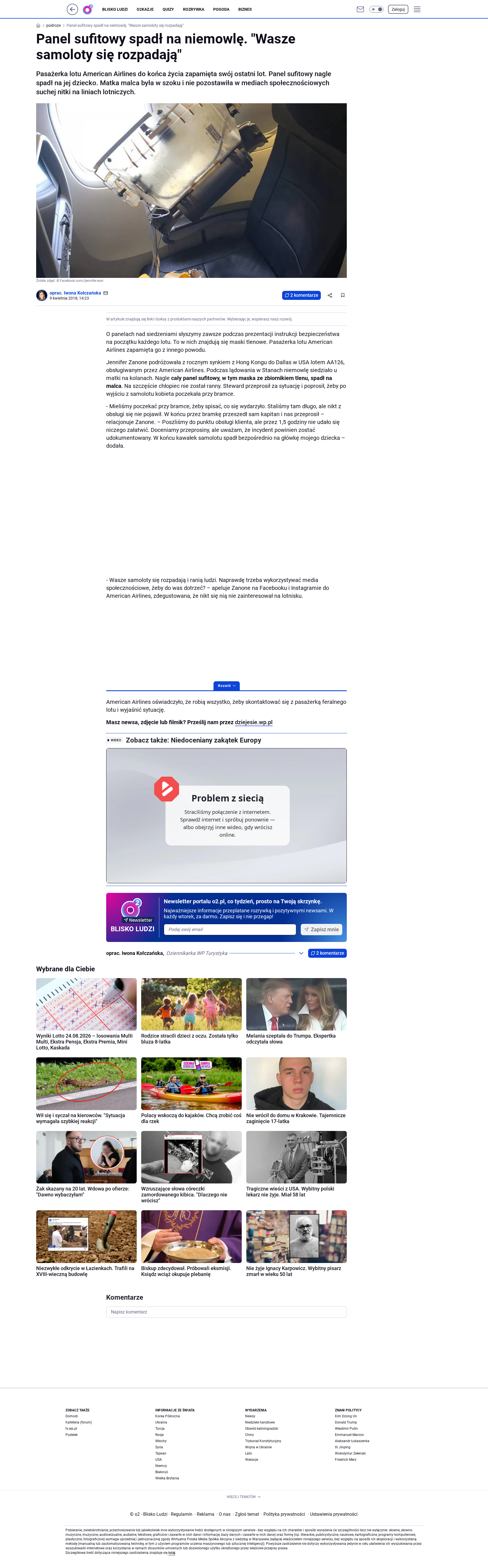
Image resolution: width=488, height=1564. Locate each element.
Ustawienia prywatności (333, 1514)
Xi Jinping (342, 1447)
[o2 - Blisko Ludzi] (92, 9)
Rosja (159, 1435)
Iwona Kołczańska (82, 293)
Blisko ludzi (115, 9)
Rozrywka (193, 9)
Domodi (72, 1416)
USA (158, 1460)
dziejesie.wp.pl (254, 722)
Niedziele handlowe (260, 1422)
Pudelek (72, 1435)
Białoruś (161, 1472)
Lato (248, 1453)
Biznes (245, 9)
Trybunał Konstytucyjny (263, 1441)
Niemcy (161, 1466)
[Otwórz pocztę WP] (360, 9)
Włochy (161, 1441)
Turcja (160, 1429)
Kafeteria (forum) (79, 1422)
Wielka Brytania (167, 1478)
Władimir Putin (346, 1429)
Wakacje (251, 1460)
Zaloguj (398, 9)
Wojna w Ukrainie (258, 1447)
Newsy (250, 1416)
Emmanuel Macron (349, 1435)
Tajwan (160, 1453)
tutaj (171, 1553)
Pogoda (221, 9)
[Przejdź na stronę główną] (72, 13)
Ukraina (161, 1422)
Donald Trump (346, 1422)
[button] (376, 9)
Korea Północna (167, 1416)
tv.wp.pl (71, 1429)
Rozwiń (224, 686)
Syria (159, 1447)
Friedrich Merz (345, 1460)
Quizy (168, 9)
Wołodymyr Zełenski (350, 1453)
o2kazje (145, 9)
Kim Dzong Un (346, 1416)
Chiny (249, 1435)
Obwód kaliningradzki (261, 1429)
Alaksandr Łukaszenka (352, 1441)
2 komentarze (304, 295)
